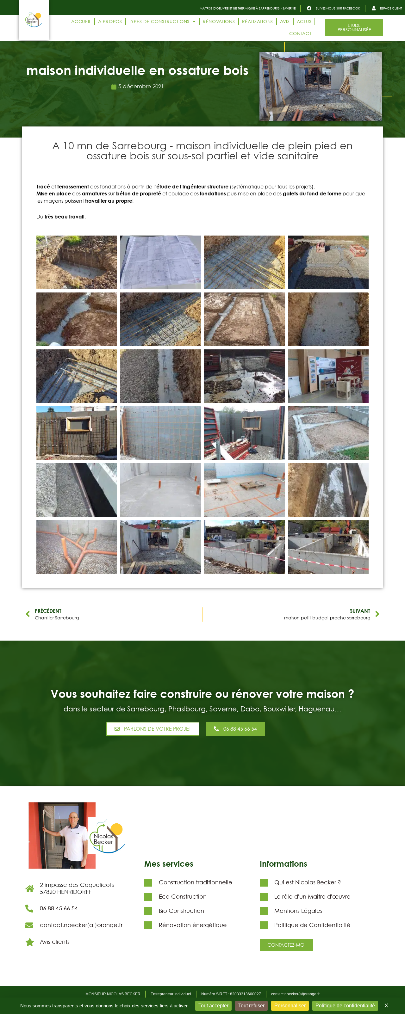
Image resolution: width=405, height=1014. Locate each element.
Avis (285, 21)
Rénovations (219, 21)
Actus (304, 21)
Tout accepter (213, 1005)
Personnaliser (290, 1005)
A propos (110, 21)
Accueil (81, 21)
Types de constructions (159, 21)
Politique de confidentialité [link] (345, 1005)
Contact (300, 33)
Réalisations (257, 21)
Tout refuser (251, 1005)
